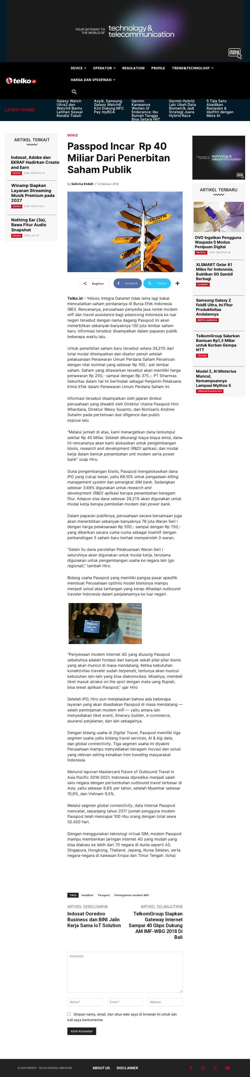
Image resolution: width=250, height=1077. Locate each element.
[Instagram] (203, 1068)
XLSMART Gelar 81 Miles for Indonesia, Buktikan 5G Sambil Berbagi (215, 271)
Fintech (201, 252)
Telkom (202, 355)
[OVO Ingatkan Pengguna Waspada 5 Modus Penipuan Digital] (219, 217)
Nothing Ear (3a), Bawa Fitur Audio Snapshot (28, 224)
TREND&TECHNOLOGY (210, 391)
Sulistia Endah (82, 184)
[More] (177, 283)
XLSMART (203, 284)
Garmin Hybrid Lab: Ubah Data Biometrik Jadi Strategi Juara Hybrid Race (182, 108)
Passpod (104, 895)
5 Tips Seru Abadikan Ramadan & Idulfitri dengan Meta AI (220, 108)
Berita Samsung (207, 320)
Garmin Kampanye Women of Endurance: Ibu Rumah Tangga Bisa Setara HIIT (146, 110)
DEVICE (16, 173)
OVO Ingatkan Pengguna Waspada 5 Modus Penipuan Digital (218, 242)
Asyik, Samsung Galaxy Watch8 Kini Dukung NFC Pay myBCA (109, 106)
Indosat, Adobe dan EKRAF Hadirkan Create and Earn (35, 162)
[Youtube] (227, 1068)
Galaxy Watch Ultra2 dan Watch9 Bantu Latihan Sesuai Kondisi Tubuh (70, 108)
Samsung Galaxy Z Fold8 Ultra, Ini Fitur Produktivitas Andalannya (214, 307)
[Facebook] (191, 1068)
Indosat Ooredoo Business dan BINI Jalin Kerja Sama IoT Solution (94, 919)
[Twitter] (215, 1068)
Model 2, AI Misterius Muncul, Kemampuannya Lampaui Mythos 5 (216, 378)
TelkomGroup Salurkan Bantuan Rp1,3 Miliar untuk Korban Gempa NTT (218, 342)
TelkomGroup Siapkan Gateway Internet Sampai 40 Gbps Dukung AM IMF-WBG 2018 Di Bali (156, 925)
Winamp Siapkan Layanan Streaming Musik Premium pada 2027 (33, 193)
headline (87, 895)
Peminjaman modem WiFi (132, 895)
